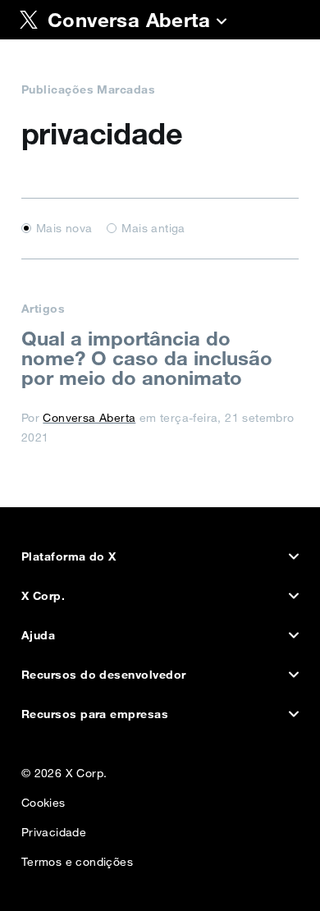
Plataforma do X (69, 556)
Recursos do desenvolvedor (103, 674)
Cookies (43, 799)
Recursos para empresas (95, 714)
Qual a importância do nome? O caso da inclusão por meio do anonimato (146, 357)
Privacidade (53, 828)
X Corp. (43, 595)
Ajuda (38, 635)
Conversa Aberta (89, 417)
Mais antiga (153, 228)
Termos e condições (77, 858)
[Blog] (221, 23)
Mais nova (64, 228)
